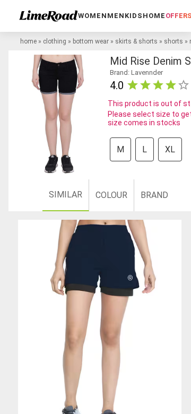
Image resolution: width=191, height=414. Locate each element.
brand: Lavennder (136, 72)
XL (170, 149)
